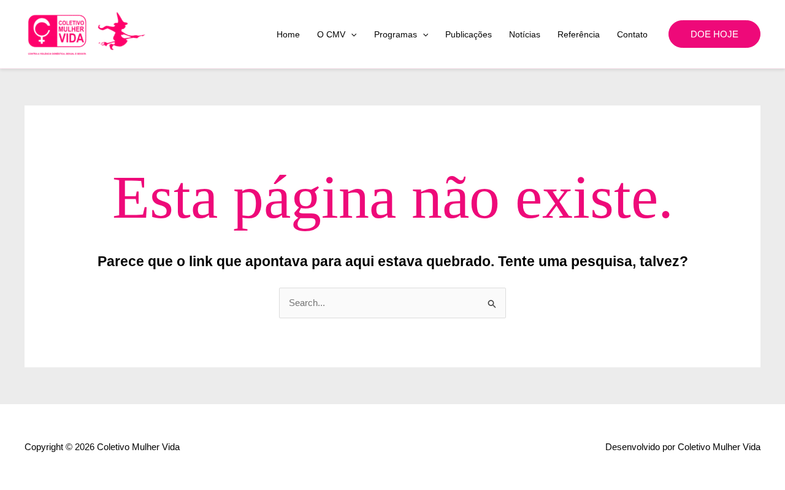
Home (288, 34)
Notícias (524, 34)
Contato (632, 34)
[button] (350, 34)
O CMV (331, 34)
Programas (395, 34)
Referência (578, 34)
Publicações (468, 34)
